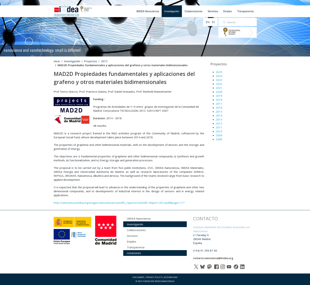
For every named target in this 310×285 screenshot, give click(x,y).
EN (208, 22)
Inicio (57, 61)
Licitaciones (134, 253)
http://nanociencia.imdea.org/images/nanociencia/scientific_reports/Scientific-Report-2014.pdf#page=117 (119, 202)
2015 (104, 61)
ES (213, 22)
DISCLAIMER (138, 277)
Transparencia (245, 11)
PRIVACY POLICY (154, 277)
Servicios (213, 11)
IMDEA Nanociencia (147, 11)
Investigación (171, 11)
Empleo (227, 11)
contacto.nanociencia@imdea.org (213, 258)
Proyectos (90, 61)
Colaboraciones (193, 11)
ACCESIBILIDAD (171, 277)
